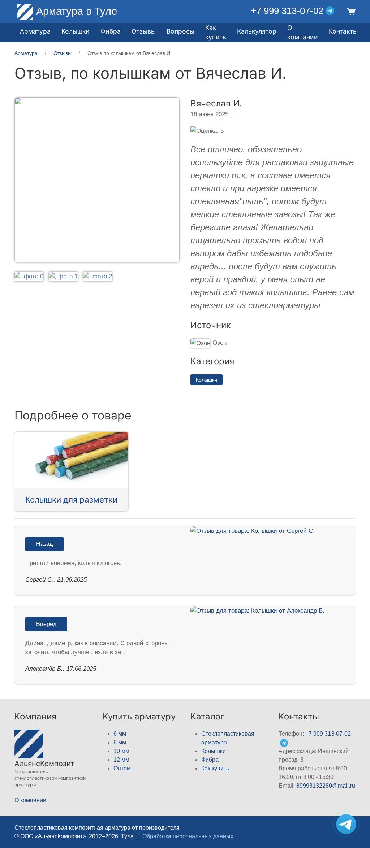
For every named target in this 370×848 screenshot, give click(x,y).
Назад (44, 544)
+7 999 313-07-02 (287, 11)
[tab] (28, 276)
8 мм (119, 742)
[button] (350, 11)
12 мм (121, 760)
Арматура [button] (35, 31)
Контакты (343, 31)
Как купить (215, 768)
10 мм (121, 751)
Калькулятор (256, 31)
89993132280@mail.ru (325, 786)
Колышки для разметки (71, 499)
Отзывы (144, 31)
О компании (302, 32)
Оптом (122, 768)
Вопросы (180, 31)
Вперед (46, 624)
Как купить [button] (215, 32)
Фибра (110, 31)
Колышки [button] (75, 31)
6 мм (119, 734)
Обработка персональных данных (187, 836)
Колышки (206, 380)
